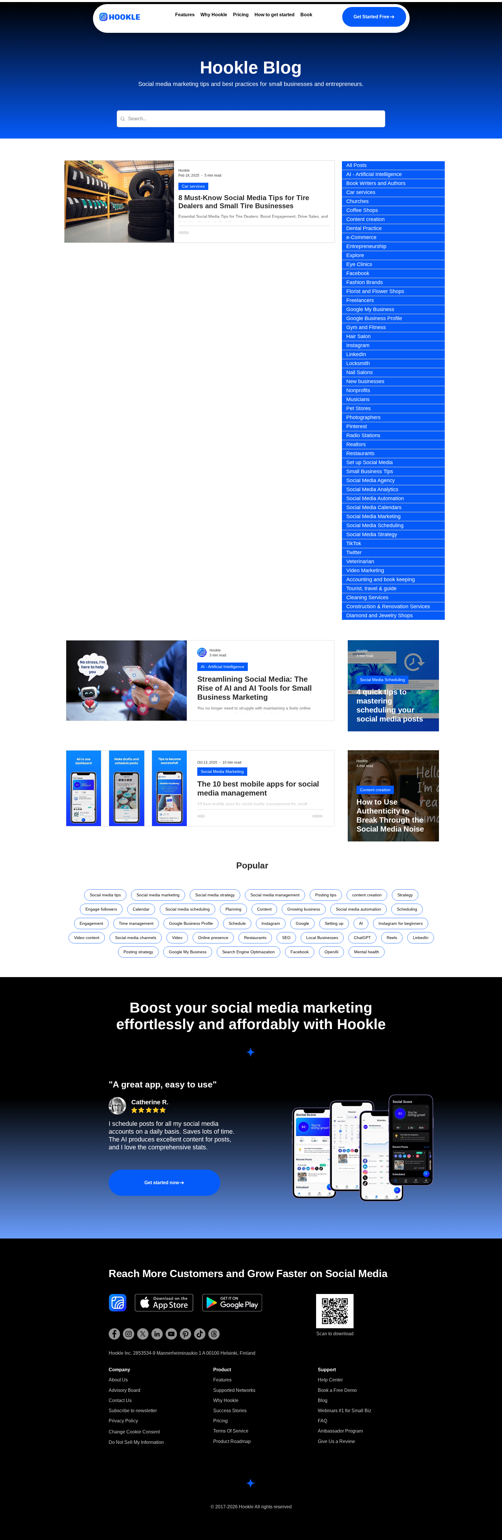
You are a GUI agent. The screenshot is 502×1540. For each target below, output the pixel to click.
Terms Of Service (230, 1430)
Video (177, 937)
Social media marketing (158, 895)
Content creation (375, 789)
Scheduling (407, 909)
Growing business (303, 909)
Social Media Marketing (222, 771)
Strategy (405, 895)
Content (264, 909)
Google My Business (188, 952)
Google (302, 923)
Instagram (270, 923)
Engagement (91, 923)
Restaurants (255, 937)
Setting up (334, 923)
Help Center (330, 1379)
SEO (286, 937)
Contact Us (120, 1400)
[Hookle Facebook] (114, 1334)
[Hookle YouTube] (171, 1334)
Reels (392, 937)
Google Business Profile (191, 923)
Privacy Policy (123, 1420)
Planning (233, 909)
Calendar (141, 909)
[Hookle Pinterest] (185, 1334)
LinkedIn (421, 937)
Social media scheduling (187, 909)
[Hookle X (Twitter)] (142, 1334)
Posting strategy (138, 952)
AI (361, 923)
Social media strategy (215, 895)
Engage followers (101, 909)
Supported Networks (234, 1390)
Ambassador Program (340, 1430)
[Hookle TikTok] (199, 1334)
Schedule (237, 923)
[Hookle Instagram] (128, 1334)
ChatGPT (362, 937)
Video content (86, 937)
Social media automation (358, 909)
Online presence (213, 937)
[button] (133, 1410)
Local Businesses (322, 937)
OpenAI (331, 952)
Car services (193, 186)
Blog (322, 1400)
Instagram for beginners (401, 923)
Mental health (366, 952)
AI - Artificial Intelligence (222, 666)
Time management (136, 923)
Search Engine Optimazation (248, 952)
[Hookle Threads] (214, 1334)
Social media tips (105, 895)
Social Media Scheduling (382, 679)
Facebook (300, 952)
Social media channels (135, 937)
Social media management (275, 895)
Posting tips (325, 895)
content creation (367, 895)
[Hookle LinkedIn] (157, 1334)
